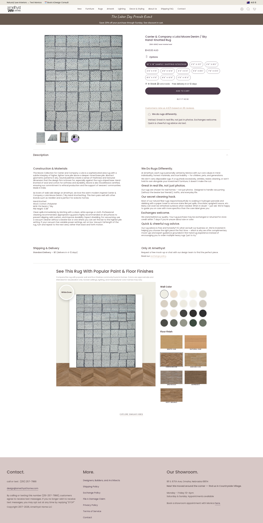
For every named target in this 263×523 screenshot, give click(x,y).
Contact (87, 517)
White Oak (171, 348)
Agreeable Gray (203, 304)
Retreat (203, 323)
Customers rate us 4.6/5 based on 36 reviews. (169, 108)
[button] (79, 9)
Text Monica (36, 2)
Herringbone (171, 366)
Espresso (195, 383)
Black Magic (193, 313)
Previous (35, 83)
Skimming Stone (164, 313)
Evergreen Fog (184, 323)
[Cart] (254, 9)
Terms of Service (92, 511)
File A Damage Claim (94, 498)
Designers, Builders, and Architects (101, 480)
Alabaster (184, 304)
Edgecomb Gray (164, 304)
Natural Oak (195, 348)
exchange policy (158, 256)
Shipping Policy (91, 486)
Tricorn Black (203, 313)
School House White (174, 313)
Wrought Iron (164, 323)
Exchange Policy (91, 492)
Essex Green (193, 323)
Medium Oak (195, 366)
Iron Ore (184, 313)
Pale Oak (203, 294)
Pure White (193, 304)
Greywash (171, 383)
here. (217, 503)
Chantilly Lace (184, 294)
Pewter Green (174, 323)
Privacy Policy (90, 505)
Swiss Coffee (174, 294)
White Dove (164, 294)
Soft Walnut (171, 401)
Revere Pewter (174, 304)
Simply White (193, 294)
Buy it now (183, 99)
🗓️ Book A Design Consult (57, 2)
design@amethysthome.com (22, 488)
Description (40, 155)
